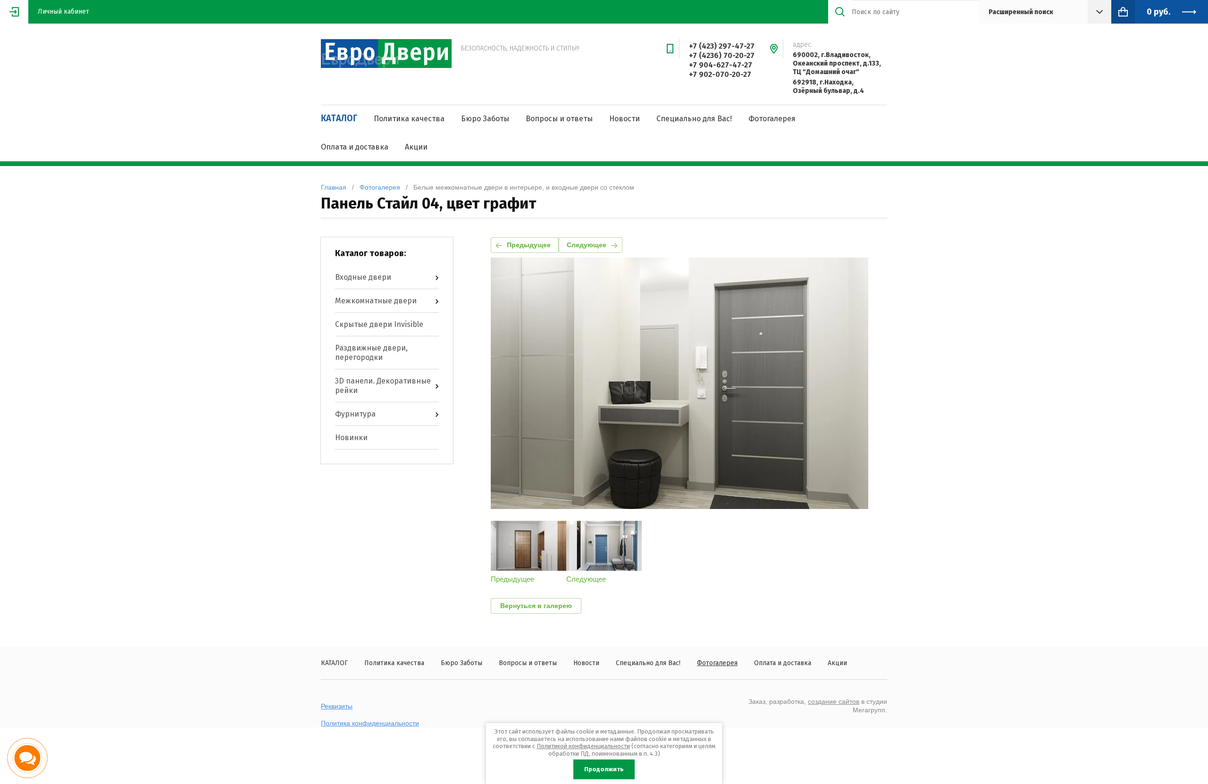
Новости (624, 118)
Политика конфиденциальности (370, 723)
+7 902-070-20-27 (720, 74)
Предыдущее (529, 245)
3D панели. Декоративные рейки (383, 385)
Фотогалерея (772, 118)
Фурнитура (355, 413)
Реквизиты (336, 706)
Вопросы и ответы (559, 118)
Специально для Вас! (694, 118)
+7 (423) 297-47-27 (722, 46)
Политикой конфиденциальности (583, 746)
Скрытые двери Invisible (379, 324)
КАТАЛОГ (339, 118)
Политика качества (409, 118)
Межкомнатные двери (376, 300)
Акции (416, 146)
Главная (333, 187)
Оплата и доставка (354, 146)
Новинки (351, 437)
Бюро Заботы (485, 118)
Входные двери (363, 277)
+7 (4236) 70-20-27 (722, 55)
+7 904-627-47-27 (720, 64)
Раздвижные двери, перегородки (371, 352)
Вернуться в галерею (536, 605)
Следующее (586, 245)
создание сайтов (833, 701)
